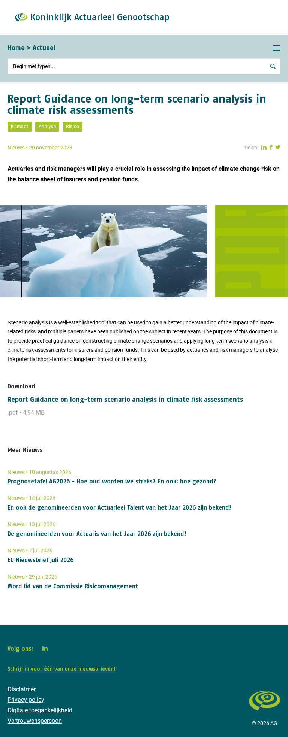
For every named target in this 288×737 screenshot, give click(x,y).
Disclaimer (22, 689)
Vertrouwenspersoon (35, 720)
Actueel (44, 48)
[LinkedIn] (45, 648)
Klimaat (19, 126)
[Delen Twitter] (277, 148)
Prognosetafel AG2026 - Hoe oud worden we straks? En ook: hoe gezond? (112, 481)
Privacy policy (26, 699)
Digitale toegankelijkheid (40, 710)
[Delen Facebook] (271, 148)
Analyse (47, 126)
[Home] (264, 714)
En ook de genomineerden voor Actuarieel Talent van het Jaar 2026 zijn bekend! (119, 507)
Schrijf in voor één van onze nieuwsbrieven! (62, 669)
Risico (72, 126)
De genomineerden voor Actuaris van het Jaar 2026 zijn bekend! (97, 533)
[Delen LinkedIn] (264, 148)
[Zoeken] (273, 66)
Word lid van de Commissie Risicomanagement (73, 586)
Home (16, 48)
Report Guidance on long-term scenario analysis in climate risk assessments (125, 399)
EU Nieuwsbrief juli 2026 (41, 559)
